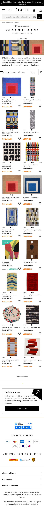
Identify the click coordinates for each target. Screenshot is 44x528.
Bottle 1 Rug (5, 262)
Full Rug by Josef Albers (9, 100)
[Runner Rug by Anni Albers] (32, 119)
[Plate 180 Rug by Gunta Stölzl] (32, 86)
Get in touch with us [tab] (10, 485)
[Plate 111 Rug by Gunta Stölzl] (11, 119)
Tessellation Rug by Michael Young (11, 327)
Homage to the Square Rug (30, 197)
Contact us (22, 408)
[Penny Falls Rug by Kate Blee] (32, 314)
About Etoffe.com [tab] (9, 473)
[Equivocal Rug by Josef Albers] (11, 184)
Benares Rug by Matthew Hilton (32, 295)
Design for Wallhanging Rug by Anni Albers (32, 230)
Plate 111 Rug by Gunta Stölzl (10, 132)
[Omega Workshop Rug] (11, 216)
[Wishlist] (10, 10)
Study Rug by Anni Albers (30, 165)
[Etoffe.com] (22, 10)
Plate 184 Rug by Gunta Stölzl (10, 360)
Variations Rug (6, 165)
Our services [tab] (7, 479)
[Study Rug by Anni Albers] (32, 151)
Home (3, 22)
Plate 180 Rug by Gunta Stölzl (31, 100)
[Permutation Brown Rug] (32, 249)
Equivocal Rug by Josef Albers (10, 197)
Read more (35, 65)
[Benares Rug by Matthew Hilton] (32, 281)
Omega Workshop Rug (8, 230)
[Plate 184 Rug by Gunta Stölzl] (11, 346)
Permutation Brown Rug (30, 262)
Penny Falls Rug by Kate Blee (31, 327)
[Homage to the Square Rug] (32, 184)
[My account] (34, 10)
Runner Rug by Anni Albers (30, 132)
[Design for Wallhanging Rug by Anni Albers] (32, 216)
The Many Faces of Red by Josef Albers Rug (32, 360)
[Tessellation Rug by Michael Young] (11, 314)
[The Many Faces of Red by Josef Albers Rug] (32, 346)
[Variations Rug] (11, 151)
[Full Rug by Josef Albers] (11, 86)
